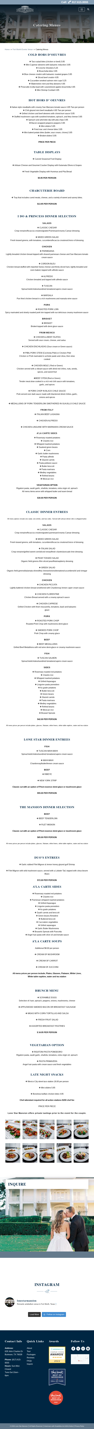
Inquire (30, 1364)
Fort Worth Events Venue (23, 49)
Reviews (30, 1358)
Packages (31, 1354)
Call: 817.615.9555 (74, 2)
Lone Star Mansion (21, 1426)
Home (7, 49)
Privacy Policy (79, 1426)
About (29, 1348)
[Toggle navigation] (82, 9)
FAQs (29, 1361)
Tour (29, 1351)
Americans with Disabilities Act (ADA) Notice (58, 1426)
